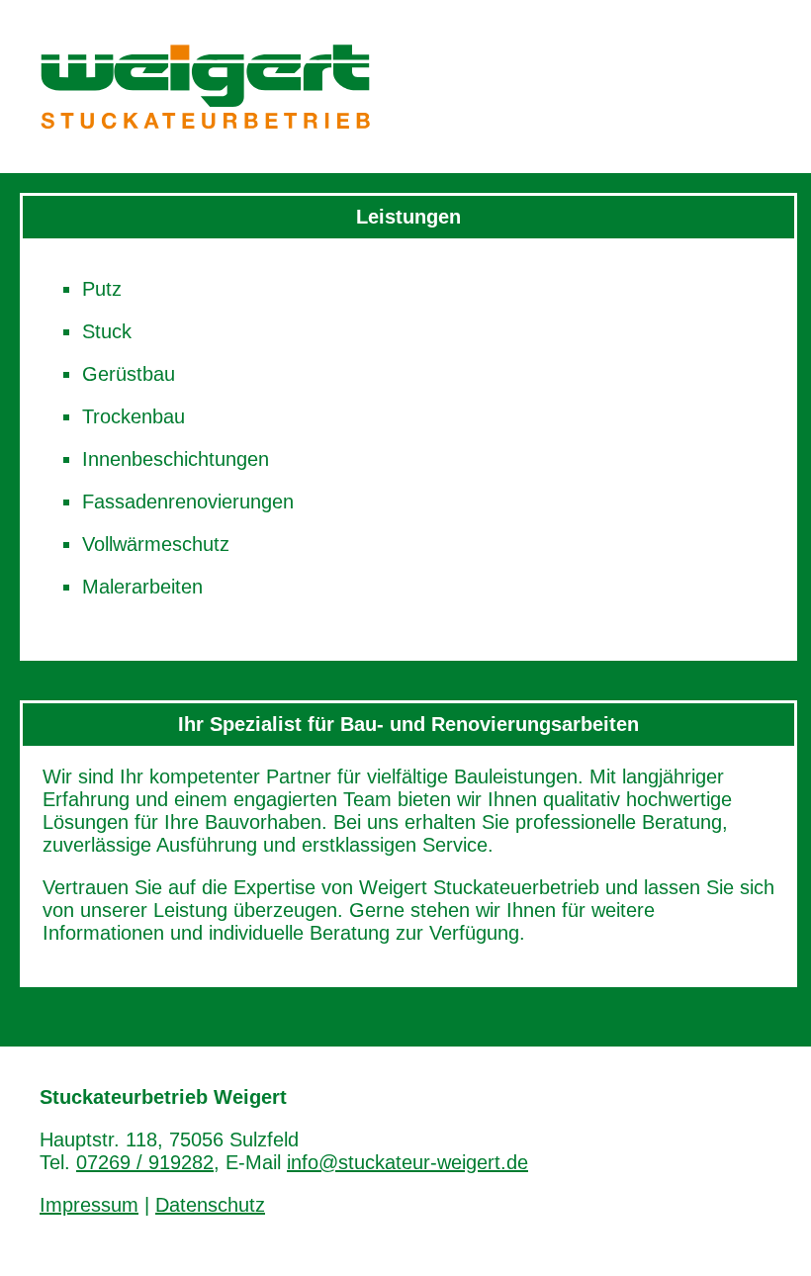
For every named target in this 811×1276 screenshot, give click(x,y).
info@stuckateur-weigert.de (407, 1162)
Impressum (89, 1205)
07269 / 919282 (145, 1162)
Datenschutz (210, 1205)
